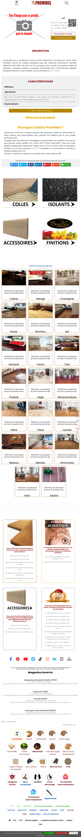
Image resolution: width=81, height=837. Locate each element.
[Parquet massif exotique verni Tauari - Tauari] (40, 343)
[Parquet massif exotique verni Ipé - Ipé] (67, 310)
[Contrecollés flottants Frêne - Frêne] (40, 409)
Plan (40, 824)
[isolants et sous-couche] (59, 195)
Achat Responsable (62, 806)
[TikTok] (40, 660)
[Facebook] (11, 660)
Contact (54, 810)
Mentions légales (31, 820)
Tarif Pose (11, 810)
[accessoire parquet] (20, 233)
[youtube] (25, 660)
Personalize (73, 833)
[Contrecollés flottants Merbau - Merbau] (14, 441)
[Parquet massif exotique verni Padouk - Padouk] (14, 376)
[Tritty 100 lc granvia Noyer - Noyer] (14, 310)
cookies (69, 820)
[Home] (69, 660)
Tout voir (70, 810)
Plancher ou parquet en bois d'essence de (14, 292)
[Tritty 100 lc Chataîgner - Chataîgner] (67, 277)
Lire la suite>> (55, 71)
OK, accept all (49, 833)
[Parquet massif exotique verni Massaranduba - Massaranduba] (67, 376)
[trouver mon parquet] (67, 3)
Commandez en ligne (63, 38)
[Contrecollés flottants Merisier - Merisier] (40, 441)
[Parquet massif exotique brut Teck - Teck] (67, 343)
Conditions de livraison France (52, 820)
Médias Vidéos (35, 814)
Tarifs (24, 814)
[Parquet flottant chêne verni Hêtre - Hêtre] (14, 409)
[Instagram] (47, 660)
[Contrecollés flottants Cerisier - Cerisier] (67, 409)
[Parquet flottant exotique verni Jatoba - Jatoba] (54, 474)
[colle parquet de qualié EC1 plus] (20, 195)
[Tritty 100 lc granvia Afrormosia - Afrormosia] (67, 441)
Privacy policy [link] (40, 835)
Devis (62, 810)
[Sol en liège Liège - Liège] (40, 376)
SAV (14, 820)
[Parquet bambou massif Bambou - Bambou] (40, 310)
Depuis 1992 (44, 810)
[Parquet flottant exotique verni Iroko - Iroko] (27, 474)
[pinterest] (18, 660)
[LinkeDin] (54, 660)
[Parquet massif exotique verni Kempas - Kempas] (14, 343)
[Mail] (61, 660)
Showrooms (22, 810)
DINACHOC (35, 148)
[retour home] (9, 820)
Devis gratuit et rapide (63, 34)
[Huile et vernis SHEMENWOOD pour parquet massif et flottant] (59, 233)
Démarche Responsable (43, 806)
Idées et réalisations (51, 814)
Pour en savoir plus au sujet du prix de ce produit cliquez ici (59, 26)
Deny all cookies (62, 833)
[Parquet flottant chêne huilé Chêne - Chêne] (14, 277)
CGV (20, 820)
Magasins (33, 810)
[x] (33, 660)
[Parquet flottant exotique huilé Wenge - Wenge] (40, 277)
